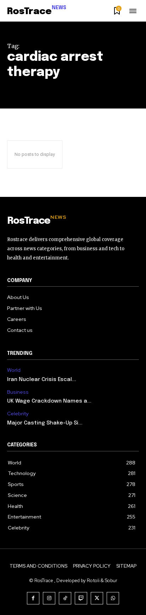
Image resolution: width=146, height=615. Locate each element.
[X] (97, 598)
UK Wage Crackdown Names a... (49, 401)
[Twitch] (81, 598)
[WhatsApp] (113, 598)
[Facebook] (33, 598)
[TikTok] (65, 598)
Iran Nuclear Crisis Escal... (41, 379)
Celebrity (17, 414)
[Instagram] (49, 598)
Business (18, 392)
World (14, 370)
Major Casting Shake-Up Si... (45, 423)
